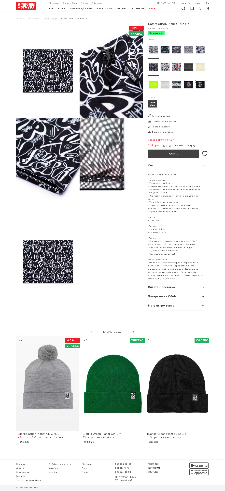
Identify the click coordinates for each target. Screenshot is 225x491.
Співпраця (97, 3)
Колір (151, 39)
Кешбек (53, 472)
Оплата (20, 468)
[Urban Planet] (26, 6)
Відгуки (84, 3)
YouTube (153, 472)
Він (51, 9)
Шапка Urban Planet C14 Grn (102, 434)
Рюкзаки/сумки (81, 9)
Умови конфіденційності (29, 480)
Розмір (151, 98)
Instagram (154, 468)
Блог (74, 3)
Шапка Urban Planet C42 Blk (166, 434)
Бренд (65, 3)
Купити (174, 154)
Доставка (21, 464)
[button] (207, 3)
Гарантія (20, 476)
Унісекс (122, 9)
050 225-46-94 (166, 3)
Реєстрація (193, 3)
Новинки (138, 9)
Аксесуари (104, 9)
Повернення (22, 472)
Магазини (54, 3)
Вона (61, 9)
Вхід (183, 3)
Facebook (153, 464)
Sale (152, 9)
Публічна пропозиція (60, 464)
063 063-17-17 (122, 468)
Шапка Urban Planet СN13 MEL (38, 434)
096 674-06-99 (123, 472)
